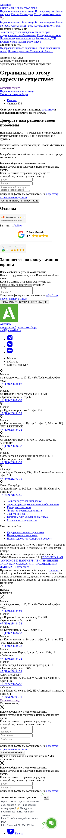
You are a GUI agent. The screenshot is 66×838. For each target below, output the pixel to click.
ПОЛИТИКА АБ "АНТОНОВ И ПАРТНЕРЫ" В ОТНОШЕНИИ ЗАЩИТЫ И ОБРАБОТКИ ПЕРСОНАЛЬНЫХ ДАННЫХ (31, 562)
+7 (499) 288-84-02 (11, 383)
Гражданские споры (49, 35)
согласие (54, 570)
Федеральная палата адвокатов (18, 47)
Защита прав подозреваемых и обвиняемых (25, 34)
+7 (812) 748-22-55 (11, 494)
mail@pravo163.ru (10, 330)
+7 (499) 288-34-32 (11, 400)
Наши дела (26, 14)
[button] (33, 234)
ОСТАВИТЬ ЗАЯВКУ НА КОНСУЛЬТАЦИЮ (24, 302)
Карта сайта (22, 566)
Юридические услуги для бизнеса (20, 41)
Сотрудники (41, 14)
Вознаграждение (45, 11)
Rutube (18, 833)
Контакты (55, 14)
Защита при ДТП (46, 38)
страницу (48, 109)
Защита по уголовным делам (17, 32)
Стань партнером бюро (14, 94)
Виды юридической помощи (17, 11)
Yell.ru (18, 225)
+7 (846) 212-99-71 (11, 478)
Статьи (15, 14)
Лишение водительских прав (17, 38)
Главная (12, 100)
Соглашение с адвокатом (22, 520)
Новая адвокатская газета (22, 535)
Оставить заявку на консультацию (19, 200)
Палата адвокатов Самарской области (30, 51)
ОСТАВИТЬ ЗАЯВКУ (12, 752)
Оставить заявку (10, 87)
